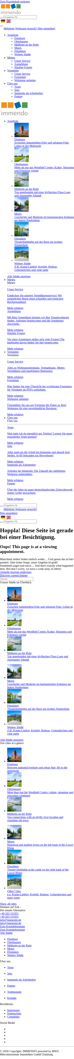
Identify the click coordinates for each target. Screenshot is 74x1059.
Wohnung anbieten (25, 80)
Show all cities (8, 903)
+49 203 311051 (9, 913)
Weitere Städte (22, 54)
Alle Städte (6, 932)
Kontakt (11, 997)
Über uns (12, 83)
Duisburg (19, 38)
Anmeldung (21, 64)
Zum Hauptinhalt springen (15, 1)
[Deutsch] (3, 20)
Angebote (12, 34)
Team (17, 86)
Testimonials (14, 991)
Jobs (16, 90)
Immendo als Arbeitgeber (28, 93)
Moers (18, 47)
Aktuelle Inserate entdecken (15, 572)
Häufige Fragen (23, 67)
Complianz (13, 1016)
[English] (8, 20)
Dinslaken (20, 51)
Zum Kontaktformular (12, 926)
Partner (18, 96)
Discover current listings (13, 575)
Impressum (13, 1010)
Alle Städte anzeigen (19, 276)
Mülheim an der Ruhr (26, 44)
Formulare (20, 77)
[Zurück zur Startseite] (11, 13)
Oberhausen (21, 41)
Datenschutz (14, 1013)
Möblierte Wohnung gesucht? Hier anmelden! (29, 28)
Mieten (11, 57)
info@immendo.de (10, 919)
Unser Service (22, 60)
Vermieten (13, 70)
